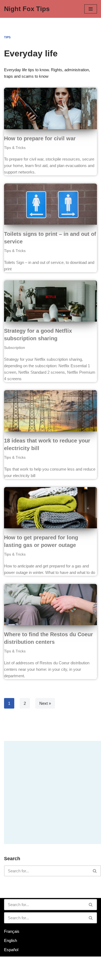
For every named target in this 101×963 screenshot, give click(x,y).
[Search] (95, 870)
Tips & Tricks (15, 148)
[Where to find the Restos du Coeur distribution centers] (50, 604)
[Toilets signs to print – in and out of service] (50, 204)
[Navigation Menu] (90, 8)
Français (11, 931)
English (10, 940)
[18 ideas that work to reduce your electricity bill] (50, 410)
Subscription (14, 348)
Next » (45, 703)
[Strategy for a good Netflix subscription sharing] (50, 301)
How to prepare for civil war (40, 138)
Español (11, 949)
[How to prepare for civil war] (50, 108)
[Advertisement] (50, 791)
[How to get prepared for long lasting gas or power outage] (50, 507)
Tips (7, 37)
